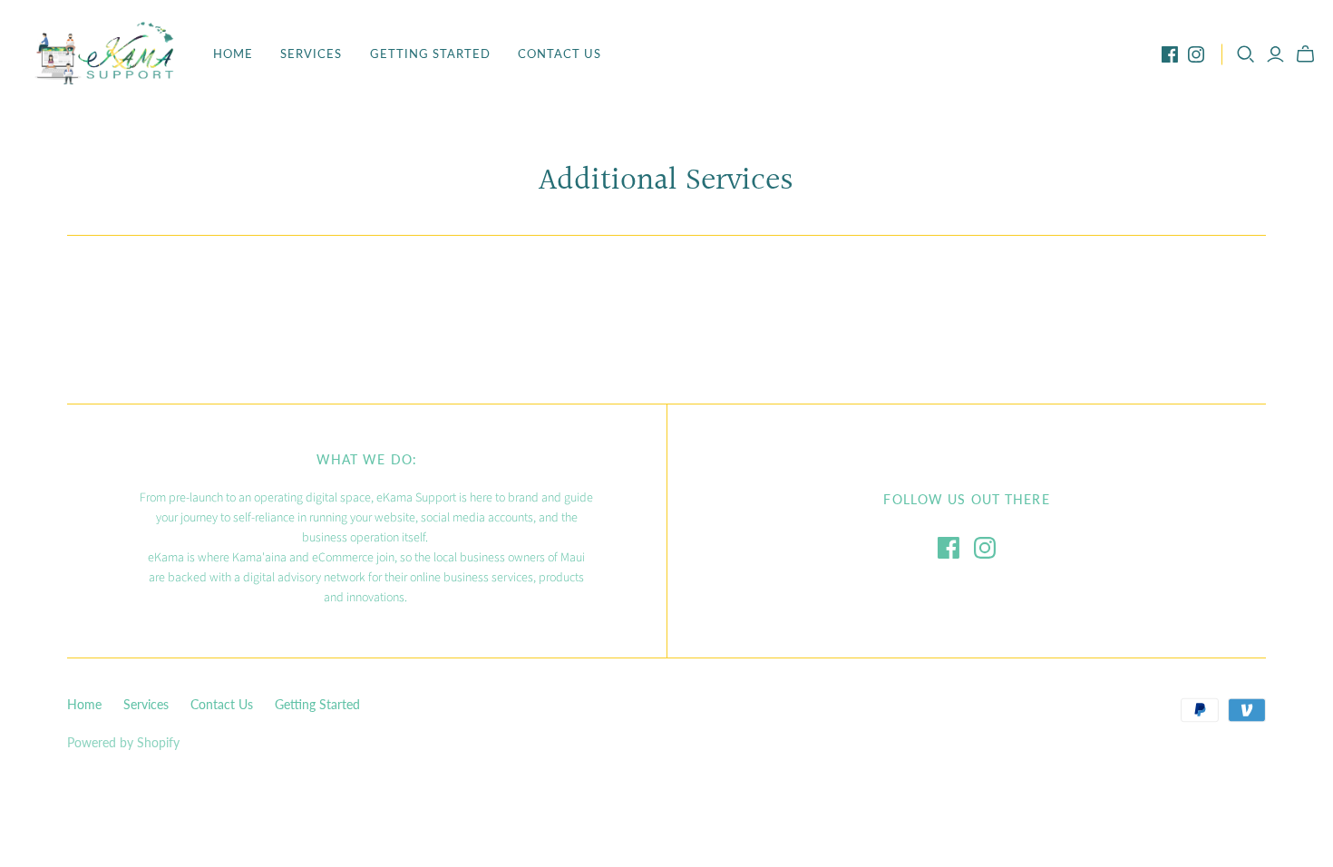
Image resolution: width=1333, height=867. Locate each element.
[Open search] (1246, 54)
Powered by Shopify (123, 742)
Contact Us (559, 53)
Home (233, 53)
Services (311, 53)
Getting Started (430, 53)
